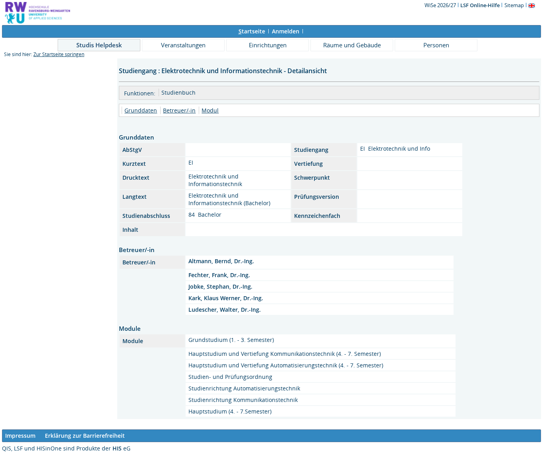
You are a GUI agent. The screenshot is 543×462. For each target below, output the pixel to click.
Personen (436, 45)
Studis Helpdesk (99, 45)
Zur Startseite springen (58, 54)
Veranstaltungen (183, 45)
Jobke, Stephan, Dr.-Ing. (220, 286)
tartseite (252, 31)
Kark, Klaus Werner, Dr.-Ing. (225, 298)
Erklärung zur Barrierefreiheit (85, 435)
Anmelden (285, 31)
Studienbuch (178, 92)
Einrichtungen (268, 45)
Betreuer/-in (179, 110)
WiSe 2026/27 (441, 5)
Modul (210, 110)
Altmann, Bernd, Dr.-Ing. (221, 261)
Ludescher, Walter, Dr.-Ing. (224, 309)
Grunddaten (140, 110)
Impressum (20, 435)
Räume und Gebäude (352, 45)
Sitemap (514, 5)
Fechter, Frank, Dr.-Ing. (219, 275)
